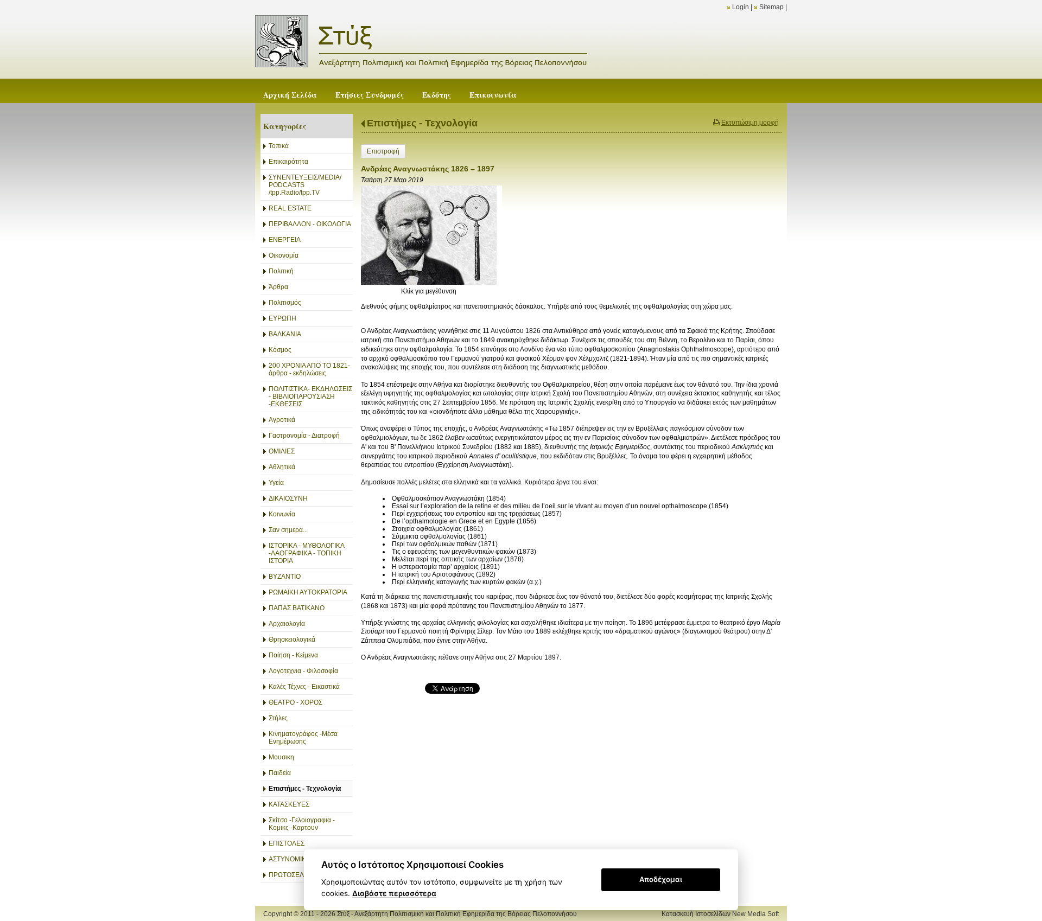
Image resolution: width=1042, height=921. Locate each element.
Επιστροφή (383, 151)
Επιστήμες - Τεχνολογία (422, 123)
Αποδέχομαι (660, 879)
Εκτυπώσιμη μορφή (750, 122)
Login (740, 7)
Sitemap (771, 7)
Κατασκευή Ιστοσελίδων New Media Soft (720, 914)
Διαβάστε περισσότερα (394, 893)
